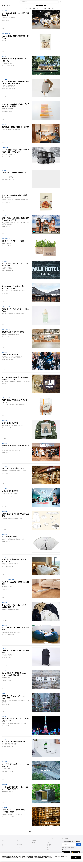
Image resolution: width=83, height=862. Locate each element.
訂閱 (79, 844)
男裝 (18, 839)
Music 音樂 (4, 170)
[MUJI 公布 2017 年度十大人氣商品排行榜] (46, 634)
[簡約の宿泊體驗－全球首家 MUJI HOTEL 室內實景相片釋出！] (46, 679)
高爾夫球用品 (19, 844)
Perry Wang (6, 88)
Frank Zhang (6, 131)
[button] (18, 28)
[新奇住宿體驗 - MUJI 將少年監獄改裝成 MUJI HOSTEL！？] (46, 224)
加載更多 (31, 831)
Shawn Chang (6, 794)
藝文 (34, 8)
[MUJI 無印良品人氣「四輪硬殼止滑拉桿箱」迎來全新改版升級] (46, 88)
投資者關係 (49, 844)
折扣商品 (18, 847)
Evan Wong (6, 179)
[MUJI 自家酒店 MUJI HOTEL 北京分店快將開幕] (46, 270)
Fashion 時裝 (4, 284)
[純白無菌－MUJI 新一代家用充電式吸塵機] (46, 588)
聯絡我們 (48, 849)
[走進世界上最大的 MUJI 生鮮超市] (46, 338)
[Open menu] (2, 5)
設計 (38, 8)
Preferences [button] (50, 857)
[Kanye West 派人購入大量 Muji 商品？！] (46, 179)
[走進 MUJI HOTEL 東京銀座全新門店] (46, 133)
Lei (4, 202)
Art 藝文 (3, 693)
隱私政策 (74, 847)
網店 (56, 8)
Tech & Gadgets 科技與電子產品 (8, 579)
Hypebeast (34, 839)
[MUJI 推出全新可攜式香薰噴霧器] (46, 748)
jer (4, 680)
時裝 (26, 8)
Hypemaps (34, 840)
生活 (45, 8)
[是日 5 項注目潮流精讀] (46, 429)
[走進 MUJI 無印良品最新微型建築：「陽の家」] (46, 65)
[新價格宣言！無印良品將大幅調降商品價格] (46, 520)
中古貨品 (18, 845)
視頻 (49, 8)
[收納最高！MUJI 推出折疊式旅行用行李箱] (46, 657)
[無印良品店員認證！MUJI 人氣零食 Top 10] (46, 406)
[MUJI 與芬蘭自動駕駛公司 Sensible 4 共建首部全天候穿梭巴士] (46, 156)
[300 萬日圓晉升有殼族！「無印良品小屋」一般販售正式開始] (46, 793)
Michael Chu (6, 43)
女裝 (18, 840)
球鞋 (30, 8)
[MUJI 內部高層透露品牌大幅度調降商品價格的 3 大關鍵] (46, 383)
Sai (4, 20)
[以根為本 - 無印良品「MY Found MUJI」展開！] (46, 702)
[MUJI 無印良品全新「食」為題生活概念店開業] (46, 19)
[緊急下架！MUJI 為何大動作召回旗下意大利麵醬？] (46, 201)
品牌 (53, 8)
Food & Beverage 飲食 (6, 33)
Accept (76, 857)
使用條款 (70, 847)
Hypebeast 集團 (50, 839)
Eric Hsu (5, 771)
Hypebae (33, 842)
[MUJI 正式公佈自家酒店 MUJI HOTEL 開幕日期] (46, 770)
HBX (33, 844)
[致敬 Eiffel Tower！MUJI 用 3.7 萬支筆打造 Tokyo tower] (46, 725)
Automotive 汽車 (5, 147)
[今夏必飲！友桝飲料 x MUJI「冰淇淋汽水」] (46, 315)
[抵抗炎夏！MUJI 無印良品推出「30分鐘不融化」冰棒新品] (46, 110)
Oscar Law (6, 496)
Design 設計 (4, 56)
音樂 (41, 8)
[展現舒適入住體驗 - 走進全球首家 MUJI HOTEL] (46, 566)
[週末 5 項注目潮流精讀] (46, 361)
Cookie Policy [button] (23, 857)
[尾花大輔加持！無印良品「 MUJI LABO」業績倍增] (46, 611)
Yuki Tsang (6, 270)
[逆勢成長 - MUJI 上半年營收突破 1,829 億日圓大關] (46, 816)
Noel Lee (5, 65)
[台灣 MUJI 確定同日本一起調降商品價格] (46, 452)
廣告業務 (48, 845)
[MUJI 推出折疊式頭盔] (46, 543)
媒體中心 (48, 840)
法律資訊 (48, 847)
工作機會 (48, 842)
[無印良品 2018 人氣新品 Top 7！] (46, 474)
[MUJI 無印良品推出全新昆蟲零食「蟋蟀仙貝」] (46, 42)
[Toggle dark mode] (81, 5)
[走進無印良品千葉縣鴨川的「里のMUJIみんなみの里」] (46, 292)
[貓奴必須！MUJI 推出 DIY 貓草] (46, 247)
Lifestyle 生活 (4, 10)
